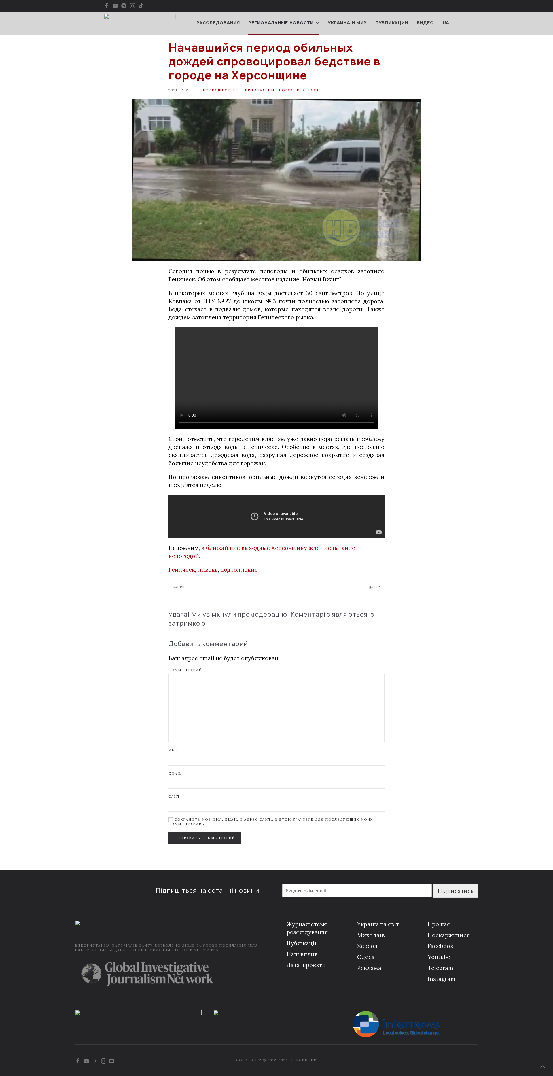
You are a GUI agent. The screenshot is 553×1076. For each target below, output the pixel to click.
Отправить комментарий (205, 838)
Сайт (174, 796)
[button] (542, 1066)
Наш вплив (302, 954)
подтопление (239, 569)
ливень (208, 569)
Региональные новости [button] (280, 22)
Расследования (218, 22)
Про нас (439, 924)
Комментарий (185, 670)
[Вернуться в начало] (140, 23)
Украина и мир (347, 22)
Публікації (302, 943)
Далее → (376, 587)
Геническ (181, 569)
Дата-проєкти (306, 965)
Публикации (391, 22)
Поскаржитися (449, 935)
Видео (425, 22)
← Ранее (176, 587)
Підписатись (456, 890)
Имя (173, 750)
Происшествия (221, 90)
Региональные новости (271, 90)
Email (175, 773)
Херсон (311, 90)
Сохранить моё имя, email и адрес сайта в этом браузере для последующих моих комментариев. (270, 822)
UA (446, 22)
